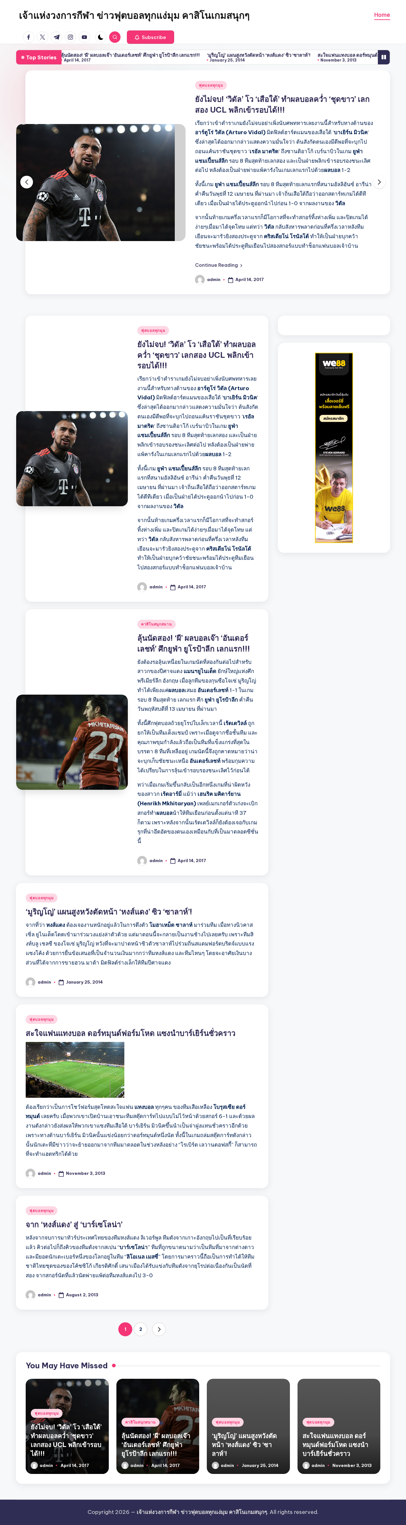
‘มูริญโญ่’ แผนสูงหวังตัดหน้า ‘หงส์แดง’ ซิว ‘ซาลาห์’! (222, 55)
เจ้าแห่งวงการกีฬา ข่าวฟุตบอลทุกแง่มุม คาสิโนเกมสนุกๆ (134, 15)
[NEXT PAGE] (159, 1329)
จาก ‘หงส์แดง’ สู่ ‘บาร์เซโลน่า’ (74, 1224)
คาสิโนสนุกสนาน (156, 624)
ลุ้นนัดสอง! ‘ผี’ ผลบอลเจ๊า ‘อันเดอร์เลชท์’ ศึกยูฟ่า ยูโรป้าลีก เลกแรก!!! (94, 55)
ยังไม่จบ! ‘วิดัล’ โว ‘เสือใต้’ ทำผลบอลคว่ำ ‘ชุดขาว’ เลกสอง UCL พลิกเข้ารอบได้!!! (196, 354)
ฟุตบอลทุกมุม (211, 85)
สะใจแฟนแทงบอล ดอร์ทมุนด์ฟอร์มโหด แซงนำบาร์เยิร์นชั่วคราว (130, 1033)
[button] (150, 37)
